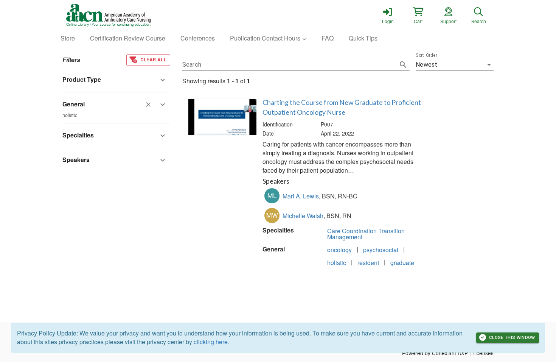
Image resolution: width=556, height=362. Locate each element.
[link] (388, 15)
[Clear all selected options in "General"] (148, 104)
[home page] (134, 15)
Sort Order (426, 55)
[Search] (403, 64)
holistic (336, 262)
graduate (402, 262)
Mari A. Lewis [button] (301, 196)
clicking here (211, 341)
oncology (339, 249)
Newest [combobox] (426, 64)
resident (368, 262)
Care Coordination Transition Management (366, 233)
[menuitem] (67, 38)
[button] (418, 15)
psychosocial (380, 249)
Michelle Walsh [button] (303, 215)
